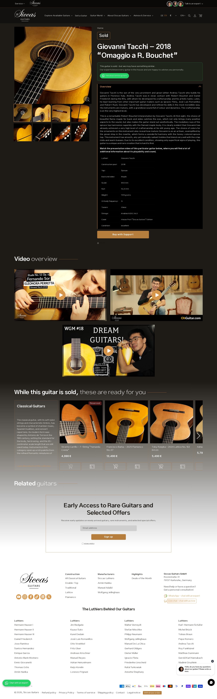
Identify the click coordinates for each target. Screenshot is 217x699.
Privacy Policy (66, 693)
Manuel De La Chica (135, 644)
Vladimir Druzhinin (187, 662)
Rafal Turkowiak (133, 667)
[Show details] (92, 466)
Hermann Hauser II (24, 630)
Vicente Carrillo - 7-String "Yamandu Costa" (80, 448)
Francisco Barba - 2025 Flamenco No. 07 (125, 448)
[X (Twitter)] (48, 596)
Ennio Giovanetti (23, 662)
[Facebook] (30, 596)
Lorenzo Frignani (79, 672)
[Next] (198, 436)
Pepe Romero (186, 639)
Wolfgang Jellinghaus (109, 592)
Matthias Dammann (188, 653)
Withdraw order (152, 693)
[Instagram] (24, 596)
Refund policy (49, 693)
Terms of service (86, 693)
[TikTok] (36, 596)
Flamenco (70, 597)
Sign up (108, 537)
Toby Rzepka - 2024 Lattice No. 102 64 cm (171, 448)
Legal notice (133, 693)
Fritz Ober (75, 648)
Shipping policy (106, 693)
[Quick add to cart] (70, 466)
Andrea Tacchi (186, 644)
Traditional (70, 588)
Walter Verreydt (133, 625)
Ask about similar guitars (116, 76)
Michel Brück (185, 630)
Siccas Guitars (31, 692)
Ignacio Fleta (131, 658)
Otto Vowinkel (77, 644)
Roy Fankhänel (186, 648)
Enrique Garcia (22, 653)
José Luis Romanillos (81, 639)
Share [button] (102, 243)
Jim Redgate (77, 625)
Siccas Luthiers (106, 578)
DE (162, 16)
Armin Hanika (104, 583)
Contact (120, 693)
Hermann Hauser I (23, 625)
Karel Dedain (77, 634)
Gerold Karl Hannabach (190, 658)
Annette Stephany (134, 672)
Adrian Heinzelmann (80, 662)
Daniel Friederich (23, 639)
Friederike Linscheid (135, 662)
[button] (58, 15)
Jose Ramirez (21, 644)
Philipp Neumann (133, 634)
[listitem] (23, 113)
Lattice (69, 592)
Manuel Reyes (78, 658)
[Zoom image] (87, 99)
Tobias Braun (185, 634)
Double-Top (71, 583)
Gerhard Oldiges (133, 648)
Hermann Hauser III (24, 634)
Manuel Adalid (105, 588)
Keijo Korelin (77, 667)
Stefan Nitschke (133, 630)
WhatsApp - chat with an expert (184, 596)
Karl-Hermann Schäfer (190, 625)
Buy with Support (123, 234)
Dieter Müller (131, 653)
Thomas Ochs (21, 667)
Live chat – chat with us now (181, 601)
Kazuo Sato (76, 630)
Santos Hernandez (24, 648)
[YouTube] (18, 596)
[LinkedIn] (42, 596)
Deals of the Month (142, 578)
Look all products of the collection (34, 466)
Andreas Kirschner (80, 653)
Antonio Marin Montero (26, 658)
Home (100, 28)
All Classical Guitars (75, 578)
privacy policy (89, 543)
